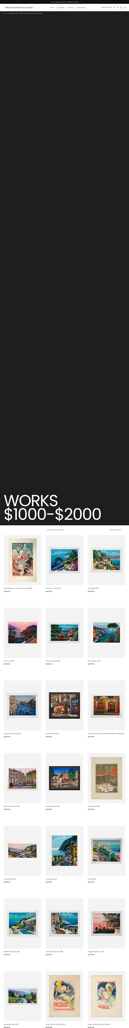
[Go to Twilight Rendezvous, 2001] (106, 923)
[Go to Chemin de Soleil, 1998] (64, 633)
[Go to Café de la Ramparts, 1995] (64, 923)
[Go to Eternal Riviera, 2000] (106, 633)
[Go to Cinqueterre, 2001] (64, 851)
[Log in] (121, 8)
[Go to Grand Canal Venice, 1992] (22, 706)
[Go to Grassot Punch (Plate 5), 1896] (64, 996)
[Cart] (125, 8)
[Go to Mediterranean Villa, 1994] (22, 923)
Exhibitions (81, 8)
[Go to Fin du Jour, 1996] (22, 633)
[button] (106, 8)
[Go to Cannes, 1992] (106, 851)
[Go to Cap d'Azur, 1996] (106, 560)
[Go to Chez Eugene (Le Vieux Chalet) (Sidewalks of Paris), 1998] (106, 706)
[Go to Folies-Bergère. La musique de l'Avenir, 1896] (22, 560)
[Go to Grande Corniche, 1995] (64, 560)
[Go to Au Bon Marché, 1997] (64, 706)
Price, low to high (115, 530)
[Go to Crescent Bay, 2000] (22, 851)
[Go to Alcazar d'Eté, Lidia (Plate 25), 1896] (106, 996)
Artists (70, 8)
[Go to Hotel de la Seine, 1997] (64, 778)
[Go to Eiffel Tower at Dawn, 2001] (22, 778)
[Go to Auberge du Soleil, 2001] (22, 996)
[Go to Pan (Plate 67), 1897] (106, 778)
